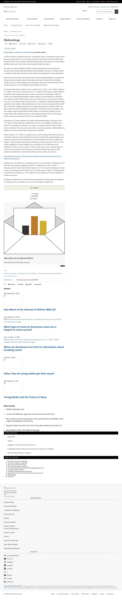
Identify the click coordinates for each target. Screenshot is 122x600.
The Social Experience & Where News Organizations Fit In (26, 468)
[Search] (116, 12)
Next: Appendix (34, 188)
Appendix (11, 476)
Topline (10, 441)
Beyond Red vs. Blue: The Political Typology (22, 430)
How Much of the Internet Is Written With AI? (30, 309)
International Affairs (10, 506)
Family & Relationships (11, 528)
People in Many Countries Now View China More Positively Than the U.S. (34, 425)
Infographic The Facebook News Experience (22, 445)
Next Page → (34, 198)
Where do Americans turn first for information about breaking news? (34, 348)
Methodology (12, 475)
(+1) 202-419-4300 (9, 496)
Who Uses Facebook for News (17, 465)
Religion (6, 518)
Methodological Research (12, 548)
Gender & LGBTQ (9, 526)
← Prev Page (34, 194)
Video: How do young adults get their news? (29, 373)
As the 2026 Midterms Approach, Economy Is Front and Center (30, 414)
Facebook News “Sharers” (16, 470)
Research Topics (12, 19)
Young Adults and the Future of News (25, 397)
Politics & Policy (9, 502)
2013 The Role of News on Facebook (19, 453)
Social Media (58, 273)
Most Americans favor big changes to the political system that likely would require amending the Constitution (34, 420)
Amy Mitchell (10, 52)
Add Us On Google (10, 48)
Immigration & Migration (11, 510)
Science (6, 536)
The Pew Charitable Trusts (101, 588)
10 (37, 196)
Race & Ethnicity (9, 514)
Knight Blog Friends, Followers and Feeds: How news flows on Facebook (31, 449)
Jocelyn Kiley (19, 52)
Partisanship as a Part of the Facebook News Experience (25, 473)
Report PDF (11, 437)
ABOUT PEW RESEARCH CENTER (12, 586)
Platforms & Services (48, 273)
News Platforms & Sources (36, 273)
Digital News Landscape (10, 273)
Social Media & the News (10, 276)
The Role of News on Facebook (14, 35)
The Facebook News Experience (18, 466)
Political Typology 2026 (15, 409)
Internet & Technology (11, 540)
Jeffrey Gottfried (28, 52)
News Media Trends (22, 273)
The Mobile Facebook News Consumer (20, 471)
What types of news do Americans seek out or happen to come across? (30, 328)
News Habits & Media (11, 544)
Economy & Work (9, 532)
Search (84, 11)
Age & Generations (10, 522)
